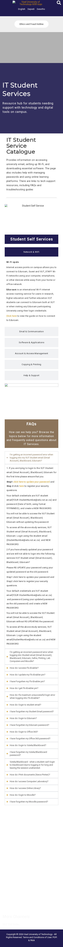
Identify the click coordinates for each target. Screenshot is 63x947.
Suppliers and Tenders (15, 827)
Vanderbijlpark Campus (15, 873)
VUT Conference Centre (16, 877)
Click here (11, 316)
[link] (21, 9)
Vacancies (8, 823)
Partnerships (9, 831)
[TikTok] (34, 906)
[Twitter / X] (12, 906)
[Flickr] (49, 906)
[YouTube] (41, 906)
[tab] (31, 252)
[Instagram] (26, 906)
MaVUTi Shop (10, 836)
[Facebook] (4, 906)
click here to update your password (31, 482)
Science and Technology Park (19, 882)
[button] (59, 3)
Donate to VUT (11, 840)
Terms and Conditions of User (37, 937)
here (21, 486)
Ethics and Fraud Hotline (16, 844)
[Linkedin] (19, 906)
